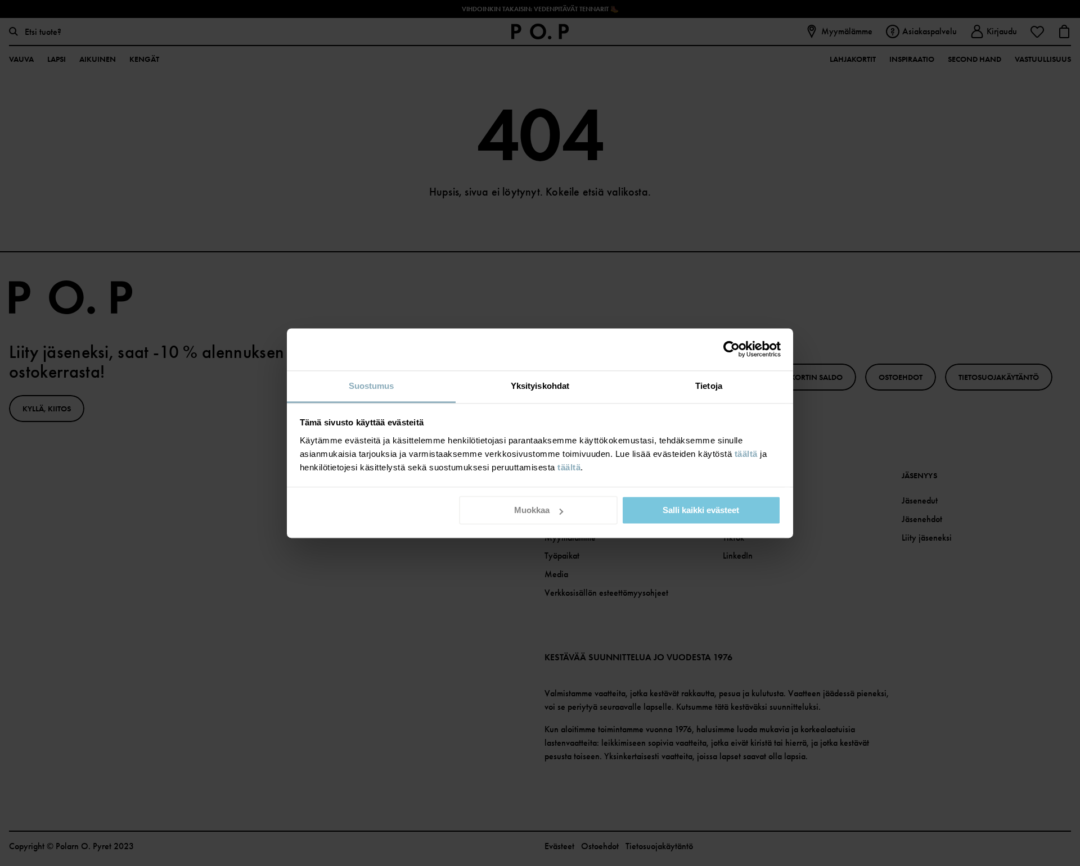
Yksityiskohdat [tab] (540, 386)
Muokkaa (532, 510)
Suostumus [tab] (371, 386)
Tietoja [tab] (708, 386)
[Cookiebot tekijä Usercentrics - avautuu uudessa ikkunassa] (731, 349)
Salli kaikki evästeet (701, 510)
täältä (746, 454)
